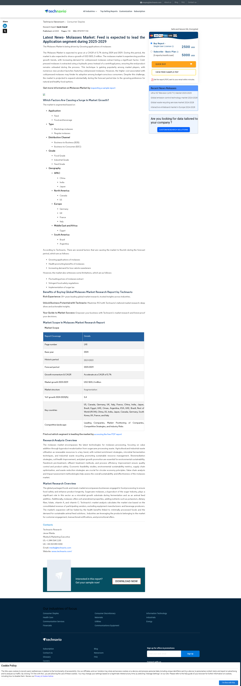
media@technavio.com (60, 547)
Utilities (98, 621)
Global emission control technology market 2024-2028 (174, 98)
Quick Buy (161, 64)
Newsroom (99, 653)
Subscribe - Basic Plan (165, 51)
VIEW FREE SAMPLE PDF (167, 72)
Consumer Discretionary (105, 613)
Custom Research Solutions (173, 130)
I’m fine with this (228, 683)
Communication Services (53, 621)
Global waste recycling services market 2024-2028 (172, 102)
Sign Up (190, 654)
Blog (176, 2)
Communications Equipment (107, 625)
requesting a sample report (103, 88)
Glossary (47, 657)
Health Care (48, 617)
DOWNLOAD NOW (126, 581)
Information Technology (156, 613)
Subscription (139, 11)
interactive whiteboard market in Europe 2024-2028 (173, 107)
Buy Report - (163, 45)
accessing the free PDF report (108, 434)
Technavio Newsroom (53, 21)
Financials (47, 625)
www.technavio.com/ (62, 551)
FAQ (183, 2)
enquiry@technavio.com (151, 2)
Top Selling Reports (109, 11)
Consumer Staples (76, 21)
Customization (125, 11)
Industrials (151, 617)
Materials (99, 617)
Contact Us (48, 653)
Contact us (192, 2)
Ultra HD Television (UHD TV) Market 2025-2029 (171, 93)
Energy (149, 621)
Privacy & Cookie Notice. (44, 676)
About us (167, 2)
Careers (46, 661)
